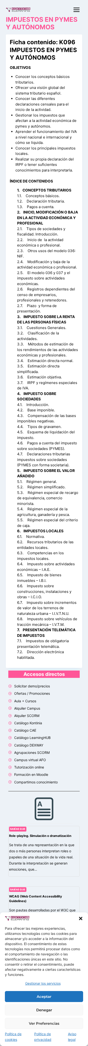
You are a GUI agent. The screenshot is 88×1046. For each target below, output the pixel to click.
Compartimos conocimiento (36, 782)
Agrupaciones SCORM (32, 752)
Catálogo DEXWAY (28, 745)
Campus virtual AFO (30, 760)
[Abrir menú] (76, 10)
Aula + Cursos (25, 701)
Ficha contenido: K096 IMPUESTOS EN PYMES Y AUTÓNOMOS (43, 50)
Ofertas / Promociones (32, 693)
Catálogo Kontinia (28, 723)
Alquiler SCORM (26, 716)
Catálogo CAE (25, 730)
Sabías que (17, 829)
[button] (80, 918)
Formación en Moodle (31, 774)
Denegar (44, 1010)
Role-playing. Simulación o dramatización (40, 836)
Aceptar (44, 996)
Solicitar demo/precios (32, 686)
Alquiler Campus (27, 708)
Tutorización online (29, 767)
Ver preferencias (44, 1023)
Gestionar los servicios (43, 983)
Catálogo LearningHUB (32, 738)
